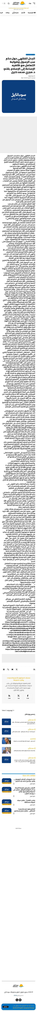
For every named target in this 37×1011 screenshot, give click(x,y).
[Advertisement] (18, 33)
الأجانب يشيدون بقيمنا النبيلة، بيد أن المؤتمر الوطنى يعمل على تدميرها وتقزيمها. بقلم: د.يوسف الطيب (24, 790)
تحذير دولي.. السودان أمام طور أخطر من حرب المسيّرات (24, 741)
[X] (18, 697)
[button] (6, 1007)
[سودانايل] (19, 3)
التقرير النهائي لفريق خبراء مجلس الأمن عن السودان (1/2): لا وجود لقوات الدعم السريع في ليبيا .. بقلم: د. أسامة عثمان (24, 761)
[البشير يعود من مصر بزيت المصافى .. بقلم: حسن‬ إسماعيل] (6, 811)
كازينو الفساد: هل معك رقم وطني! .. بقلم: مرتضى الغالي (23, 731)
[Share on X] (16, 669)
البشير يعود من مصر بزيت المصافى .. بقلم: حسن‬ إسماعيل (24, 810)
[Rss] (17, 1000)
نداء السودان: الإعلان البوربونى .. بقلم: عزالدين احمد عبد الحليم (24, 780)
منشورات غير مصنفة (30, 54)
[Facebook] (27, 697)
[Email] (12, 669)
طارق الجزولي (32, 784)
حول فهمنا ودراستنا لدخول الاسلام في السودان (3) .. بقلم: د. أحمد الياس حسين (23, 722)
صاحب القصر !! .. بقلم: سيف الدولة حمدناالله (26, 801)
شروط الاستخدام (18, 1008)
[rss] (9, 697)
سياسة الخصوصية (29, 1008)
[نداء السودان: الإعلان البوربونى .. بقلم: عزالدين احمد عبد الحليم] (6, 781)
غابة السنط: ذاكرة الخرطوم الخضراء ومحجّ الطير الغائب (24, 750)
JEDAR (15, 995)
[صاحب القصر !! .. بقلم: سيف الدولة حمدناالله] (6, 802)
